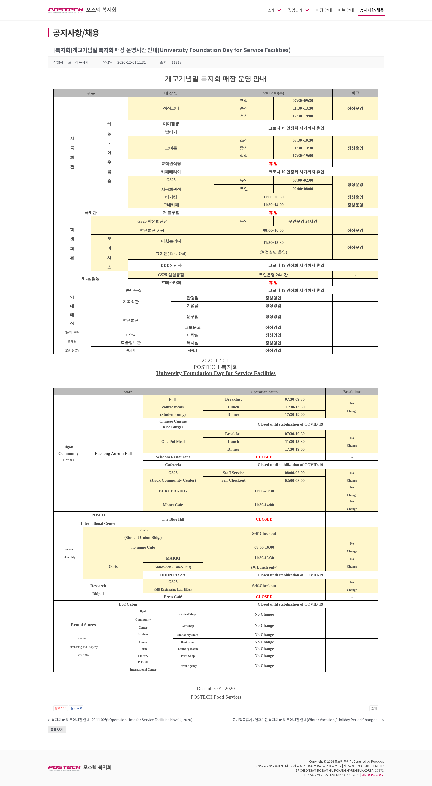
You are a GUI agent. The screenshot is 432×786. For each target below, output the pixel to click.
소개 (271, 10)
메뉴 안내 (346, 10)
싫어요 (76, 708)
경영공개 (295, 10)
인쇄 (374, 708)
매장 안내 (324, 10)
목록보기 (57, 729)
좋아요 (60, 708)
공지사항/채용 (372, 10)
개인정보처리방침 (373, 775)
